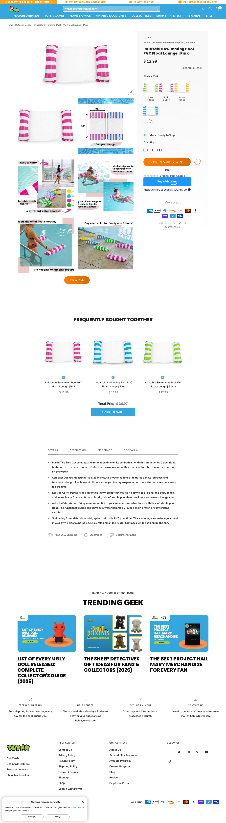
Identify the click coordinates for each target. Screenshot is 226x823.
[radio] (150, 91)
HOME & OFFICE (80, 16)
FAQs (61, 783)
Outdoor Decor (23, 25)
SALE (209, 16)
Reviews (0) (131, 450)
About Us (115, 750)
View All (77, 280)
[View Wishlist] (210, 9)
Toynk (147, 37)
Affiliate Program (120, 761)
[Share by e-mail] (185, 223)
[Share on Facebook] (170, 223)
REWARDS (194, 16)
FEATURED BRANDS (27, 16)
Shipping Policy (67, 766)
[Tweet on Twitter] (179, 223)
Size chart (105, 450)
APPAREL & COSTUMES (111, 16)
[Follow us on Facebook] (170, 752)
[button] (217, 9)
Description (78, 450)
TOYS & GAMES (55, 16)
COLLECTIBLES (141, 16)
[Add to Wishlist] (198, 162)
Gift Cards (13, 758)
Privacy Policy (66, 755)
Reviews (114, 777)
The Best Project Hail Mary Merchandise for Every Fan (179, 664)
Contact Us (65, 750)
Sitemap (63, 777)
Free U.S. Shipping (66, 535)
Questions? (96, 535)
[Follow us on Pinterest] (197, 752)
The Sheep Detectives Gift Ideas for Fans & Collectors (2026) (111, 664)
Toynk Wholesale (17, 769)
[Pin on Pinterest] (174, 223)
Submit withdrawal (70, 789)
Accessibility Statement (123, 755)
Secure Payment (126, 535)
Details (53, 450)
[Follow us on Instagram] (188, 752)
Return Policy (66, 761)
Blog (112, 772)
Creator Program (119, 766)
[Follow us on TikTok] (170, 761)
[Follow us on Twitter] (179, 752)
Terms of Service (68, 772)
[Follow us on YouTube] (206, 752)
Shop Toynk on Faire (19, 775)
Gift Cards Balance (18, 764)
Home (10, 25)
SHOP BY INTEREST (168, 16)
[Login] (203, 8)
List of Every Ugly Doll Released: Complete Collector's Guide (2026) (42, 670)
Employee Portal (119, 783)
